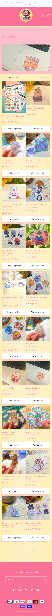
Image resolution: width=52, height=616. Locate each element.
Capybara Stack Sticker (11, 476)
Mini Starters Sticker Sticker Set (12, 298)
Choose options (14, 128)
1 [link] (18, 550)
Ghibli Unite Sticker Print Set (37, 160)
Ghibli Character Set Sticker (37, 297)
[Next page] (33, 550)
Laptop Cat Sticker (33, 388)
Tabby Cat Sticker (9, 432)
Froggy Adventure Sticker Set (13, 116)
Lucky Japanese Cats (34, 523)
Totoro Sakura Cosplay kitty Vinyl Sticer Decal (12, 524)
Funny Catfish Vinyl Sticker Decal (36, 477)
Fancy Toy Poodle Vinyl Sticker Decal (11, 252)
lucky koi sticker (8, 388)
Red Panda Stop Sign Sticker (37, 251)
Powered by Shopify (33, 611)
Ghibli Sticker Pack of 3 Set (36, 204)
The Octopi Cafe (22, 611)
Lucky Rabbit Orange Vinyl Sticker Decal (12, 205)
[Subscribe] (44, 579)
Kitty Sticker (31, 344)
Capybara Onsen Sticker (35, 108)
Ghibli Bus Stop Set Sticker (12, 344)
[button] (3, 15)
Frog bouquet (7, 160)
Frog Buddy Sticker (33, 432)
